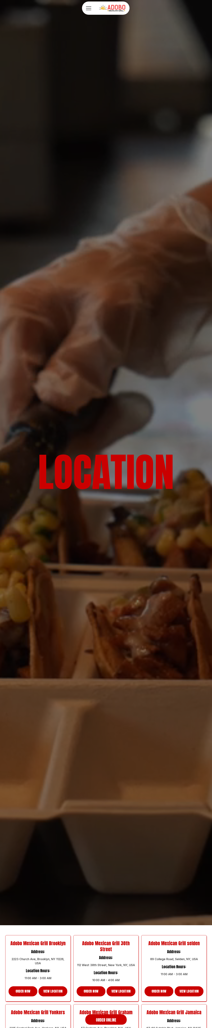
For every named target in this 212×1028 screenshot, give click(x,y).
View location (52, 991)
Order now (23, 991)
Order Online (106, 1020)
